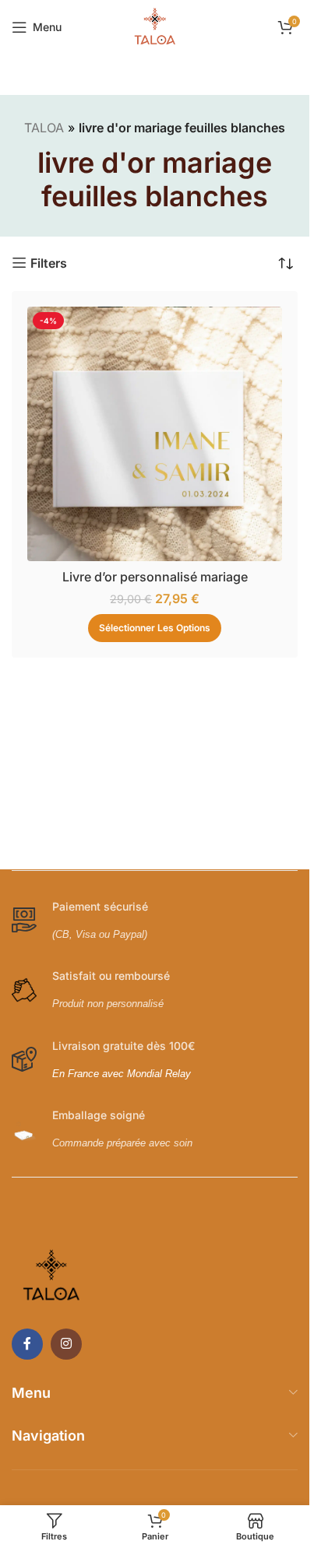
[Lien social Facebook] (27, 1344)
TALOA (44, 127)
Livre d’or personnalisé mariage (155, 576)
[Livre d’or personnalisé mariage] (154, 434)
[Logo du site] (155, 25)
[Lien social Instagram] (66, 1344)
